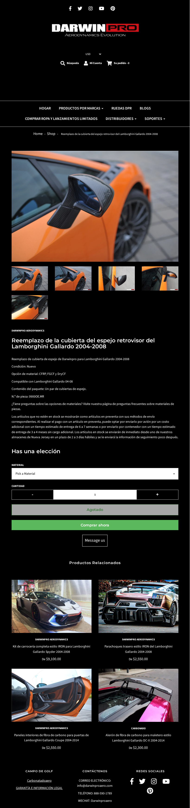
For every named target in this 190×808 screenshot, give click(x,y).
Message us (95, 540)
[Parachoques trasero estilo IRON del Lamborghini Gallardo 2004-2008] (138, 606)
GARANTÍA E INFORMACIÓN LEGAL (39, 788)
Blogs (145, 108)
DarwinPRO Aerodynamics (51, 639)
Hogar (45, 108)
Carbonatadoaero (39, 780)
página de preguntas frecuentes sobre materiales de (138, 404)
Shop (51, 133)
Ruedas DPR (121, 108)
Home (38, 133)
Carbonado (138, 728)
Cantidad (18, 486)
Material (18, 465)
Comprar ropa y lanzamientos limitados (61, 118)
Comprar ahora (95, 525)
